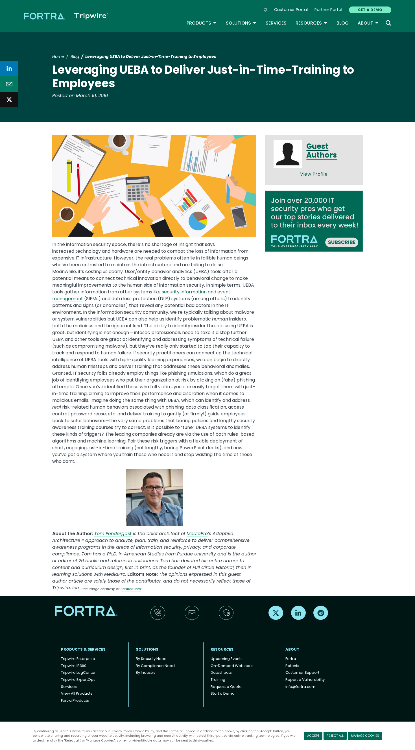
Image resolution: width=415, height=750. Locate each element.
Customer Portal (291, 9)
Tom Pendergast (113, 533)
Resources (311, 23)
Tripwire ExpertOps (78, 679)
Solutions (241, 23)
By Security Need (151, 658)
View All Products (76, 693)
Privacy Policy (121, 731)
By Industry (145, 672)
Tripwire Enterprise (78, 658)
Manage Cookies (365, 735)
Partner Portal (328, 9)
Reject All (335, 735)
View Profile (313, 174)
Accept (313, 735)
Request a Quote (226, 686)
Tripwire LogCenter (78, 672)
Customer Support (302, 672)
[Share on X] (9, 99)
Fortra (290, 658)
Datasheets (221, 672)
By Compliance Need (155, 665)
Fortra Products (75, 700)
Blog (343, 23)
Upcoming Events (227, 658)
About (368, 23)
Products (202, 23)
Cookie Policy (143, 731)
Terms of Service (182, 731)
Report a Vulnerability (305, 679)
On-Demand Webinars (232, 665)
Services (276, 23)
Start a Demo (223, 693)
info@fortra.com (300, 686)
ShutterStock (131, 589)
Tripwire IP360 (73, 665)
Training (218, 679)
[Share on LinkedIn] (9, 68)
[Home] (66, 16)
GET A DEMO (370, 9)
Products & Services (83, 649)
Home (58, 56)
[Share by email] (9, 84)
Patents (292, 665)
